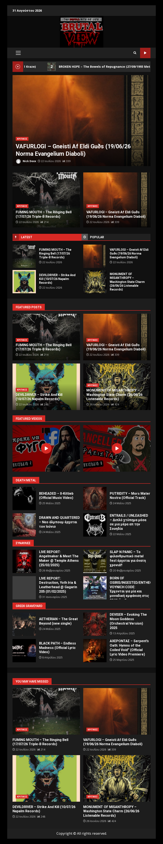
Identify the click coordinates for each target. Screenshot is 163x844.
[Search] (134, 53)
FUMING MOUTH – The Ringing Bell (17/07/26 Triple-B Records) (24, 256)
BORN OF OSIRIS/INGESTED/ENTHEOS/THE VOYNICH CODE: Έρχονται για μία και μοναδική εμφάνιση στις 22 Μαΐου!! (95, 587)
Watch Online (145, 53)
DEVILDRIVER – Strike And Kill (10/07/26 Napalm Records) (81, 121)
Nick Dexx (29, 161)
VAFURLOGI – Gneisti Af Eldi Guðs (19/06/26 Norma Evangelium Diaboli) (95, 256)
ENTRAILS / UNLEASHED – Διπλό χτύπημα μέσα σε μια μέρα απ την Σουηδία (95, 525)
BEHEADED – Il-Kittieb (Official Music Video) (24, 498)
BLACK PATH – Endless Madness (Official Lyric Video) (24, 650)
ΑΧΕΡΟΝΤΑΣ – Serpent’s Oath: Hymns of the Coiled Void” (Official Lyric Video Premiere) (95, 650)
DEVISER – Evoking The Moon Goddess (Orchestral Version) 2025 (95, 624)
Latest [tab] (26, 237)
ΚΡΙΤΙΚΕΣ (22, 138)
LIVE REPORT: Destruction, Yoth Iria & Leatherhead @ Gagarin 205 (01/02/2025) (24, 587)
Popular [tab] (97, 237)
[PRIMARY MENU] (18, 53)
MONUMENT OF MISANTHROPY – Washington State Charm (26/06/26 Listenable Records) (95, 281)
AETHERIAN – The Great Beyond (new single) (24, 624)
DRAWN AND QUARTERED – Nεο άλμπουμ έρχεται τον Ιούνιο (24, 525)
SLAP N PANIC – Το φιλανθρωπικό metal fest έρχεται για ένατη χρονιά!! (95, 561)
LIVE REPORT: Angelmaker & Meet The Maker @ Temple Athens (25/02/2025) (24, 561)
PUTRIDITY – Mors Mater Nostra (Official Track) (95, 498)
